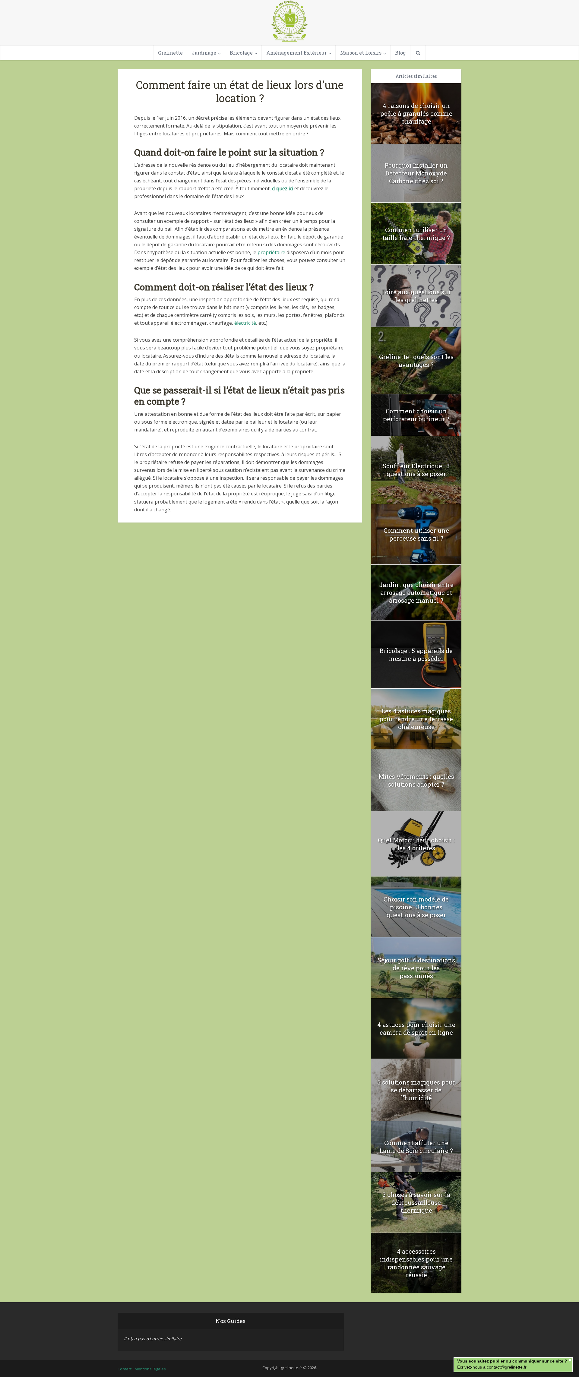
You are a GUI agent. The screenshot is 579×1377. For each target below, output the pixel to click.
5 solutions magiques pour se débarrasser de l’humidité (416, 1090)
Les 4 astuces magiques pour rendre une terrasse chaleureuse (416, 719)
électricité (245, 323)
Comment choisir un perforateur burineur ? (416, 415)
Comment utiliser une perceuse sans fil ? (416, 534)
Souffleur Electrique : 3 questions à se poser (416, 470)
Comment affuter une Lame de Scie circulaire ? (416, 1146)
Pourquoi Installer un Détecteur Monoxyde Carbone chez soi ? (416, 173)
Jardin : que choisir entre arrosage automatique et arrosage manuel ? (416, 592)
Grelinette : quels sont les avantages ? (416, 360)
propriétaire (271, 252)
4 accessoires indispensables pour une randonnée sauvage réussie (416, 1263)
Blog (400, 52)
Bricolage (241, 52)
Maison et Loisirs (360, 52)
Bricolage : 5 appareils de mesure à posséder (416, 654)
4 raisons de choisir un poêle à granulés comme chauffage (416, 113)
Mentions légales (150, 1369)
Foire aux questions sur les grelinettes (416, 296)
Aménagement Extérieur (296, 52)
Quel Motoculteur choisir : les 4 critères (416, 844)
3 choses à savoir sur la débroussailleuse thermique (416, 1202)
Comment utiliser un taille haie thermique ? (416, 234)
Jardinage (204, 52)
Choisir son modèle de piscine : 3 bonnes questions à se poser (416, 907)
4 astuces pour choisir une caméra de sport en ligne (416, 1028)
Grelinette (170, 52)
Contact (124, 1369)
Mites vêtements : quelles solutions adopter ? (416, 780)
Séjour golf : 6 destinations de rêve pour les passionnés (416, 968)
